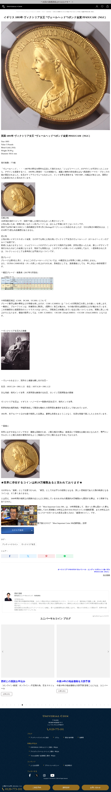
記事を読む (6, 668)
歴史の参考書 (69, 737)
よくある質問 (35, 765)
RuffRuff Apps (98, 616)
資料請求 (66, 787)
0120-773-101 (13, 789)
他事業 (81, 737)
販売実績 (49, 11)
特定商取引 (68, 765)
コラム (57, 737)
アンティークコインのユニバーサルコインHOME (28, 11)
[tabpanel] (28, 647)
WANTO (106, 616)
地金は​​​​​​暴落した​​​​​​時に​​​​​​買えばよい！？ (20, 658)
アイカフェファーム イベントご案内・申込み (45, 751)
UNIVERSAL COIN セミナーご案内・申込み (44, 747)
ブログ (43, 11)
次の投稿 (106, 575)
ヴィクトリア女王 (28, 544)
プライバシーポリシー (52, 765)
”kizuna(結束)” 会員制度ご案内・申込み (43, 756)
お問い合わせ (95, 787)
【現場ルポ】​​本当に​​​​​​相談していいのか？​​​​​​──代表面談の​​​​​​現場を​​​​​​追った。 (80, 659)
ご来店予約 (36, 787)
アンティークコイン (10, 544)
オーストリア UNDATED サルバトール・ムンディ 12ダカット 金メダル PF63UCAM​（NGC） (84, 571)
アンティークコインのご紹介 (40, 737)
